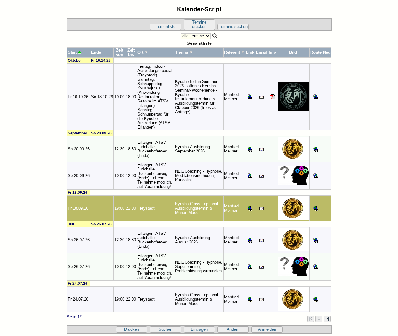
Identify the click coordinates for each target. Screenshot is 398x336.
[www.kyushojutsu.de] (250, 149)
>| (327, 318)
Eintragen (199, 329)
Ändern (233, 329)
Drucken (131, 329)
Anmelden (267, 329)
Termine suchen (233, 27)
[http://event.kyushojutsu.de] (250, 96)
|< (310, 318)
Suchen (165, 329)
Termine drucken (199, 24)
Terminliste (165, 27)
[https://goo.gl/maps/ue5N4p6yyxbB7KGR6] (315, 208)
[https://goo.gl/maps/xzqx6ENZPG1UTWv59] (315, 149)
